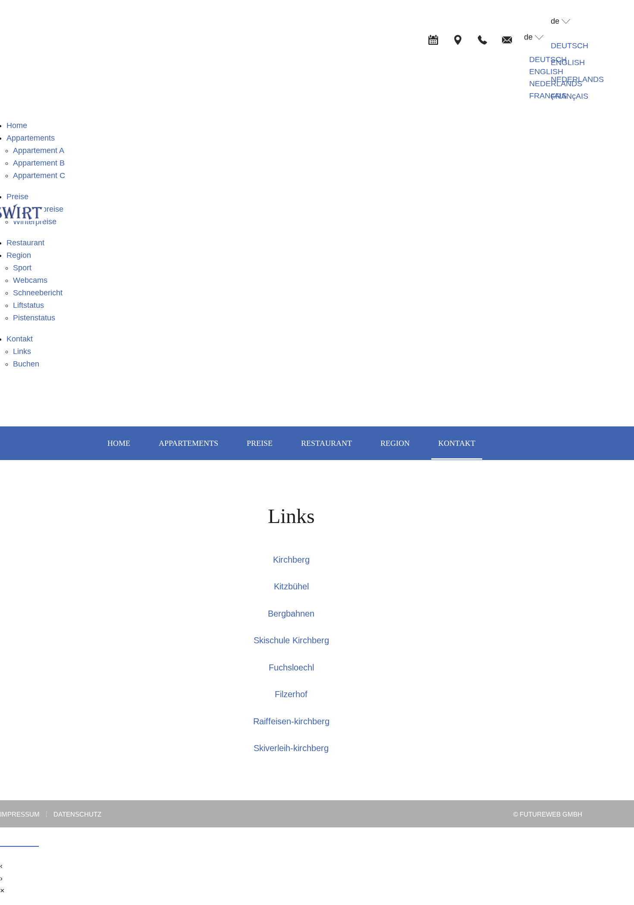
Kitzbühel (291, 586)
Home (16, 125)
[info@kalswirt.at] (506, 39)
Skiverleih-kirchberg (291, 748)
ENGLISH (546, 71)
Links (22, 351)
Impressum (20, 814)
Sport (22, 267)
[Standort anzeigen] (457, 39)
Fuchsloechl (291, 667)
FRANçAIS (548, 96)
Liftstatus (28, 305)
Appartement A (38, 150)
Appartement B (39, 163)
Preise (17, 196)
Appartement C (39, 175)
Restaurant (25, 242)
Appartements (30, 138)
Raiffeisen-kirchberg (291, 721)
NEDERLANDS (577, 79)
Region (18, 255)
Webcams (30, 280)
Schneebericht (38, 292)
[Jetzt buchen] (433, 39)
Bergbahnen (291, 613)
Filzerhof (291, 694)
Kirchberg (291, 559)
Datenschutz (77, 814)
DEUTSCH (548, 59)
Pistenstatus (34, 317)
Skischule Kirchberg (291, 640)
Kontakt (19, 339)
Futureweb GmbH (551, 814)
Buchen (26, 364)
